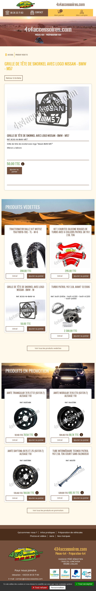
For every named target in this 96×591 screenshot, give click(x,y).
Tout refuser (40, 587)
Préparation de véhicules (70, 532)
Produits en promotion (27, 370)
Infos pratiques (47, 532)
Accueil (10, 55)
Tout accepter (85, 584)
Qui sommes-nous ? (27, 532)
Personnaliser (57, 587)
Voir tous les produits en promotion (48, 510)
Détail (14, 276)
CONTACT (39, 12)
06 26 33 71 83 (16, 12)
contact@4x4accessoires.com (29, 579)
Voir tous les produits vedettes (48, 348)
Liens (51, 536)
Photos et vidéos (38, 536)
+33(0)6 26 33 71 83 (30, 575)
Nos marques (63, 536)
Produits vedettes (23, 206)
